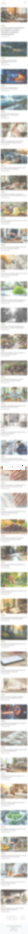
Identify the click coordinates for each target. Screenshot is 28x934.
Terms (23, 469)
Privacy (21, 469)
